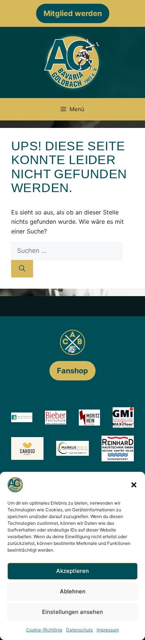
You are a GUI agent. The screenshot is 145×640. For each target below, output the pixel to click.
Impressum (108, 630)
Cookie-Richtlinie (44, 630)
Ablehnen (73, 591)
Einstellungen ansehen (72, 611)
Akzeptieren (72, 570)
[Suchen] (22, 269)
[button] (134, 485)
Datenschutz (79, 630)
